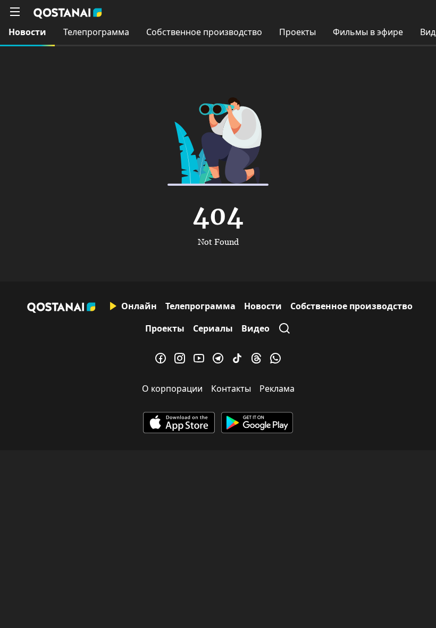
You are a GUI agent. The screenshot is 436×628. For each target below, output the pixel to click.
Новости (27, 32)
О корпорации (172, 388)
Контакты (231, 388)
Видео (255, 328)
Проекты (297, 32)
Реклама (277, 388)
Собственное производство (204, 32)
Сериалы (213, 328)
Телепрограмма (96, 32)
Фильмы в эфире (368, 32)
